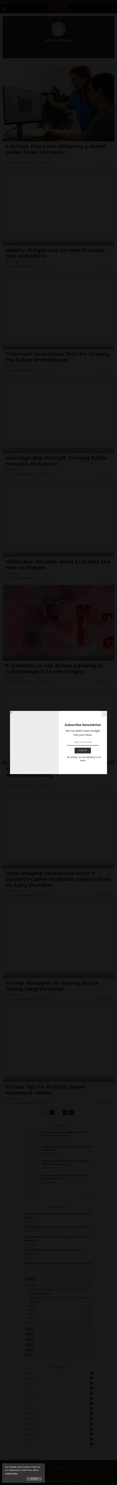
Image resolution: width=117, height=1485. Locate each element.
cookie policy (11, 1473)
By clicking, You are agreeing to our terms (84, 759)
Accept (34, 1479)
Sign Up (83, 751)
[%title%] (104, 714)
